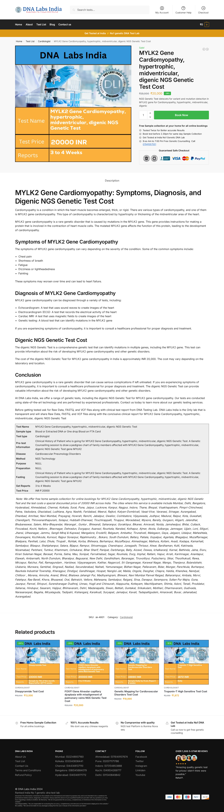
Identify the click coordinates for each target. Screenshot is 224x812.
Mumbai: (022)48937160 (69, 756)
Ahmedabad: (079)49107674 (111, 756)
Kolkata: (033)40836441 (69, 761)
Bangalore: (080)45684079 (71, 770)
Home (19, 41)
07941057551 (149, 144)
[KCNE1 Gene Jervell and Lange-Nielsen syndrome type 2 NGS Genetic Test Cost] (207, 49)
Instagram (141, 765)
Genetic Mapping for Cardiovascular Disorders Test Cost (136, 693)
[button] (204, 25)
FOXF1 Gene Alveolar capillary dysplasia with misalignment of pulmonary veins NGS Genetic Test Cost (85, 696)
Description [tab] (112, 180)
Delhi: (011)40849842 (107, 775)
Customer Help (183, 12)
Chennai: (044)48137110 (69, 765)
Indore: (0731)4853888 (108, 765)
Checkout (203, 12)
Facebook (141, 756)
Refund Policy (23, 775)
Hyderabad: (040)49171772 (70, 775)
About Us (20, 756)
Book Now (181, 115)
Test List (30, 41)
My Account (162, 12)
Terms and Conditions (28, 770)
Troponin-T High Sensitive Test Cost (185, 691)
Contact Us (21, 765)
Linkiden (140, 770)
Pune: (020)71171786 (107, 761)
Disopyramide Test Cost (29, 691)
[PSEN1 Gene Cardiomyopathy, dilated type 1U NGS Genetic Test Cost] (204, 49)
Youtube (140, 775)
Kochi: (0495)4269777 (108, 770)
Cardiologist (44, 41)
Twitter (139, 761)
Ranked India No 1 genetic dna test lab (37, 792)
